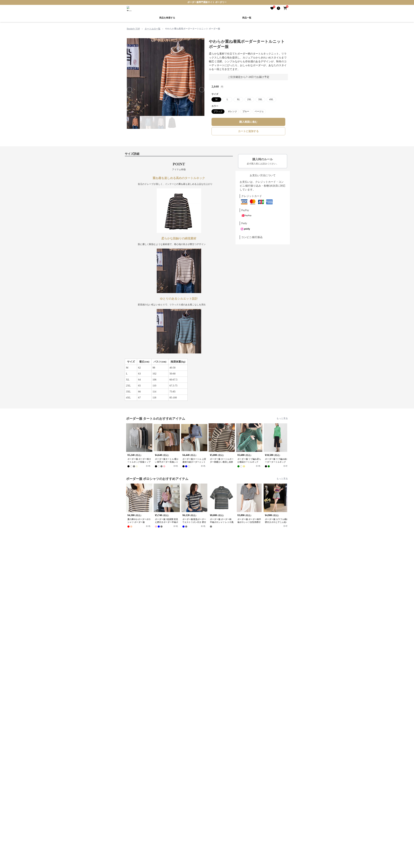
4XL (271, 99)
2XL (249, 99)
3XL (260, 99)
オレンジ (232, 111)
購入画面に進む (248, 121)
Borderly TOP (133, 29)
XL (238, 99)
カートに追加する (248, 131)
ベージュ (259, 111)
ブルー (245, 111)
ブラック (218, 111)
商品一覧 (246, 18)
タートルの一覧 (152, 29)
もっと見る (282, 418)
